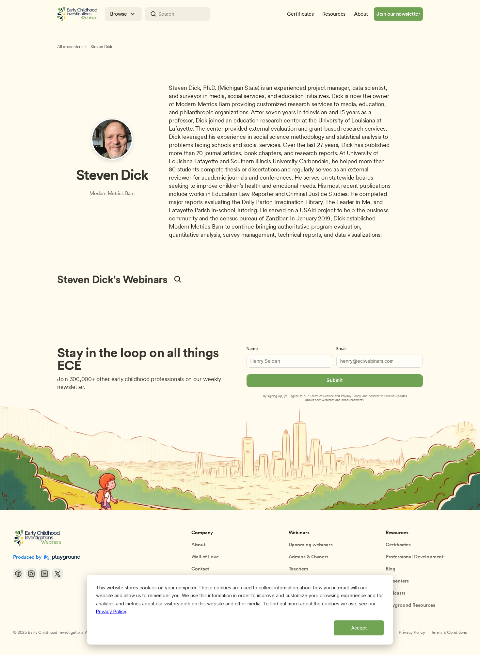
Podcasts (396, 593)
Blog (390, 569)
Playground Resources (410, 605)
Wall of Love (204, 557)
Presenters (397, 581)
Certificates (398, 545)
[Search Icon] (177, 14)
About (198, 545)
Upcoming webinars (311, 545)
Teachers (298, 569)
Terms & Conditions (449, 632)
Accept (359, 628)
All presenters (70, 46)
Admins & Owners (309, 557)
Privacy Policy (111, 611)
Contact (200, 569)
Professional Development (414, 557)
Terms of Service (322, 396)
